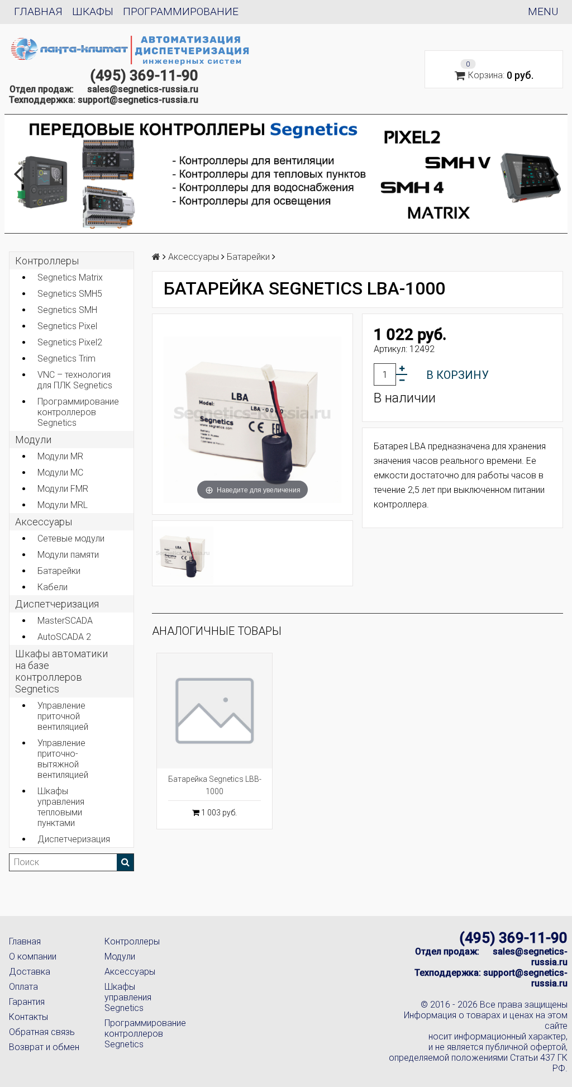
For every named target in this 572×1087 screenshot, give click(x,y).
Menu (543, 11)
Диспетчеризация (57, 604)
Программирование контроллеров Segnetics (78, 412)
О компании (32, 956)
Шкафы (92, 11)
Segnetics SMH (67, 310)
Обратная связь (42, 1032)
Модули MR (60, 456)
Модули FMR (62, 488)
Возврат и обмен (44, 1047)
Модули (33, 439)
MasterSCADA (65, 620)
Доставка (29, 971)
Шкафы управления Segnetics (127, 997)
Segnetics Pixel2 (69, 342)
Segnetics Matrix (70, 277)
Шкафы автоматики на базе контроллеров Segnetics (61, 671)
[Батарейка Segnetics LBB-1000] (214, 710)
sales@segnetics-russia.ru (142, 89)
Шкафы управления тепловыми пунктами (60, 807)
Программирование (181, 11)
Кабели (52, 587)
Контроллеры (47, 261)
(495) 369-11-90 (144, 75)
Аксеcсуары (43, 522)
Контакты (28, 1017)
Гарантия (27, 1001)
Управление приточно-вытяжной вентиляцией (62, 759)
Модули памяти (68, 554)
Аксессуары (129, 971)
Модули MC (60, 472)
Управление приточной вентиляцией (62, 716)
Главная (38, 11)
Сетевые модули (70, 538)
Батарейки (58, 571)
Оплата (23, 986)
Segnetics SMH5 (69, 293)
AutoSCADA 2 (64, 637)
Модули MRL (62, 505)
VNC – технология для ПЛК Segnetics (74, 380)
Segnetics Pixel (67, 326)
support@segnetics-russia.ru (138, 99)
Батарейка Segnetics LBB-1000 (214, 785)
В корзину (457, 375)
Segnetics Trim (66, 358)
